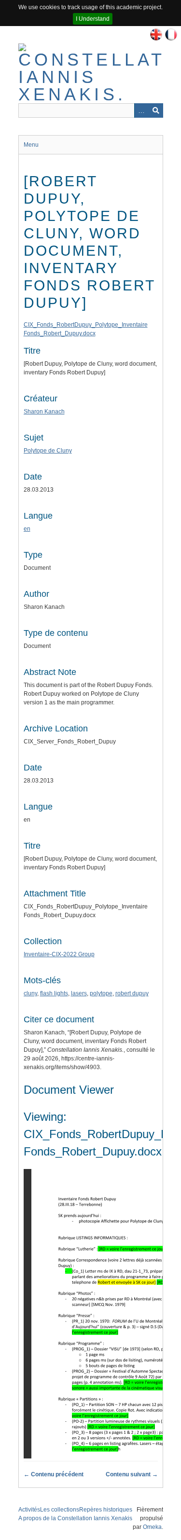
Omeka (152, 1527)
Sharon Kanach (44, 411)
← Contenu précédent (54, 1474)
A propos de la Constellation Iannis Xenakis (75, 1518)
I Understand (93, 18)
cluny (30, 993)
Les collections (59, 1509)
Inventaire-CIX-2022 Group (59, 954)
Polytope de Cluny (48, 450)
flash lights (54, 993)
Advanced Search (141, 110)
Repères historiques (105, 1509)
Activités (29, 1509)
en (27, 528)
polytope (101, 993)
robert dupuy (132, 993)
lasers (79, 993)
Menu (31, 144)
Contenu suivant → (132, 1474)
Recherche (156, 110)
